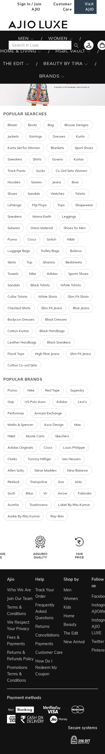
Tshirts (80, 193)
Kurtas (79, 159)
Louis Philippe (74, 447)
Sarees (36, 182)
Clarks (12, 459)
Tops (61, 205)
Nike (30, 390)
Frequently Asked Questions (44, 611)
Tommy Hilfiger (39, 459)
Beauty (70, 624)
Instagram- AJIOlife (94, 608)
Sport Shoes (84, 148)
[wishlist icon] (89, 45)
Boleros (76, 251)
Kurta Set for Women (24, 148)
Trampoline (38, 482)
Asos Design (54, 424)
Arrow (62, 493)
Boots (32, 125)
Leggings (69, 216)
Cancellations (47, 635)
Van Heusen (71, 459)
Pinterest (94, 650)
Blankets (57, 148)
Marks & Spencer (20, 424)
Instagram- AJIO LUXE (94, 626)
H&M (70, 239)
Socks (40, 171)
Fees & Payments (16, 640)
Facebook (94, 596)
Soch (11, 493)
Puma (12, 239)
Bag (51, 125)
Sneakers (15, 216)
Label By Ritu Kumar (74, 505)
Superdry (77, 390)
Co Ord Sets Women (71, 171)
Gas (61, 482)
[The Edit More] (27, 64)
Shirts (37, 159)
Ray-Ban (57, 516)
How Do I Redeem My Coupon (46, 667)
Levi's (82, 402)
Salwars (14, 228)
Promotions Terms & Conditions (17, 674)
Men (67, 589)
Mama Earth (41, 216)
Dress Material (42, 228)
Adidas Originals (20, 447)
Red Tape (52, 390)
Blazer (12, 125)
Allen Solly (16, 470)
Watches (57, 193)
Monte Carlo (35, 436)
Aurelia (13, 505)
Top (29, 262)
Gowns (57, 159)
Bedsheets (74, 262)
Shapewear (84, 205)
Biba (29, 493)
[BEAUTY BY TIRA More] (86, 64)
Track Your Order (44, 593)
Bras (75, 182)
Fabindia (84, 493)
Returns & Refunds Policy (20, 655)
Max (77, 424)
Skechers (62, 436)
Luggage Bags (19, 251)
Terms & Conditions (16, 610)
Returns (42, 626)
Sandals (34, 193)
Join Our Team (19, 598)
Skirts (12, 262)
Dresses (59, 136)
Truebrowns (38, 505)
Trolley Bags (50, 251)
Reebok (13, 482)
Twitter (94, 641)
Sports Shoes (78, 274)
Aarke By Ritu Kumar (24, 516)
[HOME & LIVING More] (39, 51)
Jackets (13, 136)
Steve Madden (45, 470)
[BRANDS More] (62, 76)
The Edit (71, 633)
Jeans (56, 182)
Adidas (61, 402)
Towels (13, 274)
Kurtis (80, 136)
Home (69, 615)
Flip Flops (39, 205)
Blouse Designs (76, 125)
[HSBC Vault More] (88, 51)
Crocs (31, 239)
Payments (44, 643)
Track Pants (16, 171)
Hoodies (14, 182)
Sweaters (15, 159)
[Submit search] (76, 45)
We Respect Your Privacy (18, 625)
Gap (11, 402)
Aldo (78, 482)
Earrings (35, 136)
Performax (16, 413)
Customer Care (49, 652)
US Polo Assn (35, 402)
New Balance (77, 470)
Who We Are (19, 589)
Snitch (51, 239)
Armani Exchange (48, 413)
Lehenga (14, 205)
